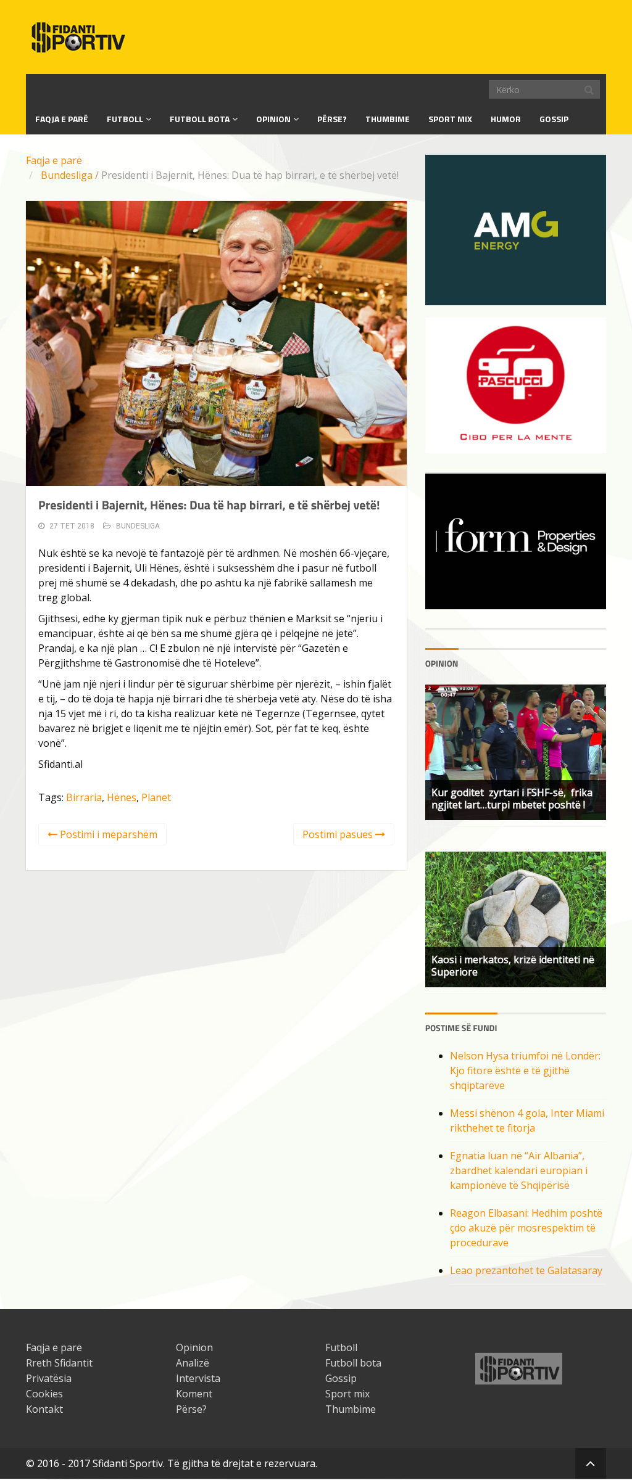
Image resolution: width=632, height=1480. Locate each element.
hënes (121, 797)
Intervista (198, 1378)
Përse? (332, 118)
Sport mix (450, 118)
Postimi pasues (338, 834)
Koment (194, 1393)
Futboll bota (200, 118)
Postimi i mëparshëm (107, 834)
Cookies (44, 1393)
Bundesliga (67, 175)
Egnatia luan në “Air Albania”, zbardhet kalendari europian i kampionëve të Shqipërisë (519, 1170)
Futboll (125, 118)
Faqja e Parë (61, 118)
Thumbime (387, 118)
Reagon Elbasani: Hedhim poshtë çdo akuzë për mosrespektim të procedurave (526, 1227)
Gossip (553, 118)
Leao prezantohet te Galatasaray (526, 1270)
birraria (84, 797)
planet (156, 797)
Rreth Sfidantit (59, 1363)
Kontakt (44, 1409)
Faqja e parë (54, 160)
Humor (506, 118)
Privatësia (49, 1378)
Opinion (273, 118)
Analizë (192, 1363)
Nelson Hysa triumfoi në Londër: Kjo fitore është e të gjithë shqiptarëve (525, 1070)
